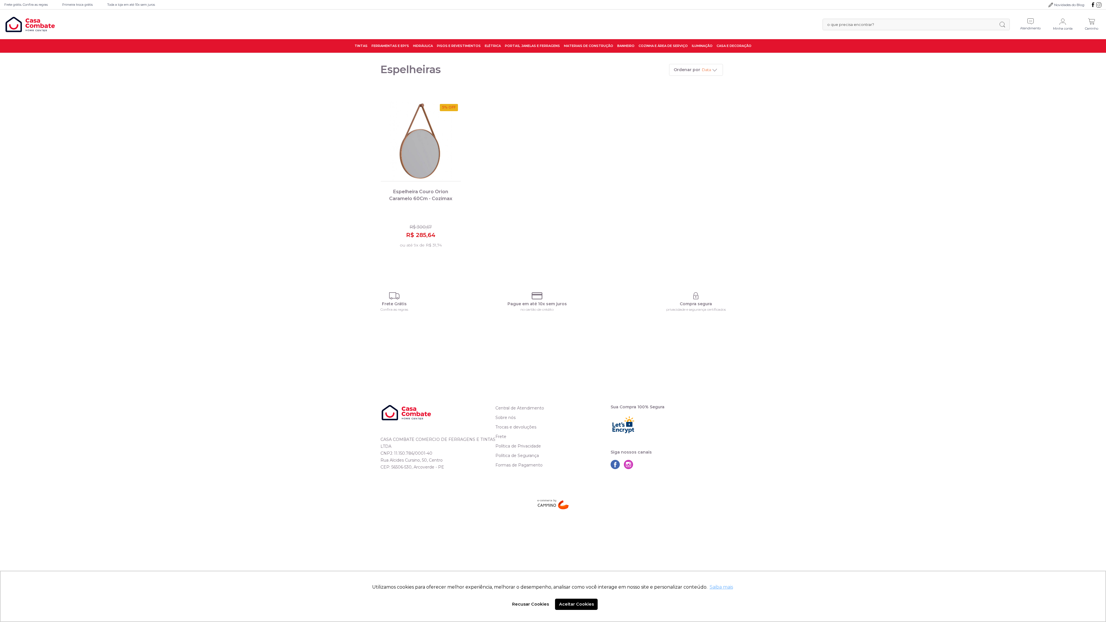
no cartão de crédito (537, 309)
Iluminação (702, 46)
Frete (500, 436)
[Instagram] (1099, 5)
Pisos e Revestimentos (459, 46)
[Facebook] (1093, 5)
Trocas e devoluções (515, 427)
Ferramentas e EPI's (390, 46)
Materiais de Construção (588, 46)
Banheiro (626, 46)
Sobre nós (505, 417)
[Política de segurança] (696, 295)
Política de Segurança (517, 455)
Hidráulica (423, 46)
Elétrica (493, 46)
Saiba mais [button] (721, 587)
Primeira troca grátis (77, 5)
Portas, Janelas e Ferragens (532, 46)
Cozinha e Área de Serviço (663, 46)
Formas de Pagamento (519, 465)
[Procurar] (1002, 24)
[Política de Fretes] (394, 295)
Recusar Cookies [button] (530, 604)
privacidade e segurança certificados (696, 309)
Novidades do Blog (1069, 5)
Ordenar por (687, 69)
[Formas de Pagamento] (537, 295)
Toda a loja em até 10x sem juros (131, 5)
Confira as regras (394, 309)
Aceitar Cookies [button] (576, 604)
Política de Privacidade (518, 446)
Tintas (361, 46)
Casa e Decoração (734, 46)
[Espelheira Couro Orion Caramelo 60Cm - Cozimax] (421, 141)
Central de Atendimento (519, 408)
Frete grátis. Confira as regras (26, 5)
